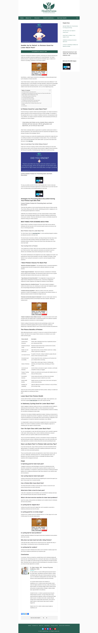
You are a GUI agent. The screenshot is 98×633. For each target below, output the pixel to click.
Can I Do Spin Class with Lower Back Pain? (30, 101)
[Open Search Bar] (77, 18)
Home (22, 18)
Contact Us (35, 625)
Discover (37, 18)
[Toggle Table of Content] (49, 90)
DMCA (29, 625)
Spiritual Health (61, 18)
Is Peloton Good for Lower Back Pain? (29, 91)
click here (31, 141)
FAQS (24, 104)
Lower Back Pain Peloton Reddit (28, 98)
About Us (28, 18)
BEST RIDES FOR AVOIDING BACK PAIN (30, 94)
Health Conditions (48, 18)
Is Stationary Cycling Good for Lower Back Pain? (31, 100)
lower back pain (33, 400)
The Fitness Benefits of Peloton (28, 97)
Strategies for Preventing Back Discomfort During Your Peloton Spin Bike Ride (36, 93)
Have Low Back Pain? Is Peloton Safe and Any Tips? (31, 103)
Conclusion (25, 105)
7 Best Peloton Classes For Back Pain (29, 96)
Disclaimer (47, 625)
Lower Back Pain (36, 233)
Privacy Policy (54, 625)
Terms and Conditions (64, 625)
